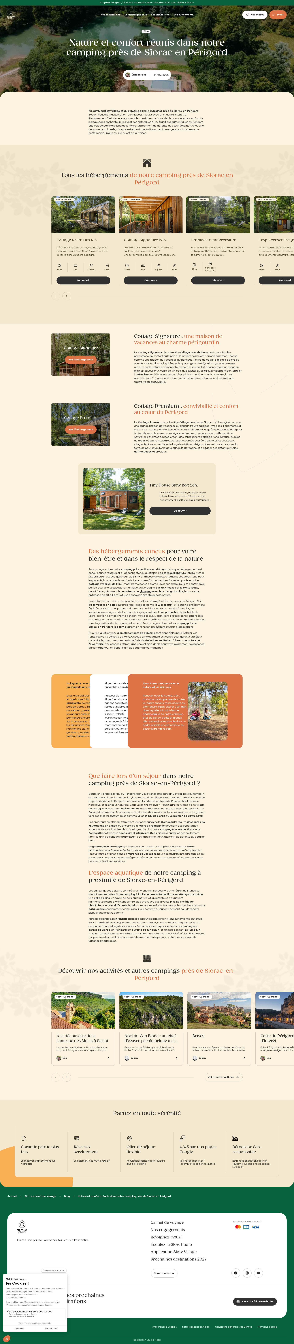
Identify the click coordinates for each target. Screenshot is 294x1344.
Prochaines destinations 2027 (179, 1259)
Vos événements (183, 15)
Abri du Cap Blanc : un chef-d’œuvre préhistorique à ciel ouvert (151, 1038)
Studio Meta (154, 1340)
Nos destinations (111, 15)
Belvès (198, 1036)
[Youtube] (258, 1273)
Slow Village (112, 111)
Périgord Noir (133, 794)
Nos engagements (168, 1230)
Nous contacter (164, 1273)
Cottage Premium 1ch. (77, 240)
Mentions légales (267, 1327)
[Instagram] (247, 1273)
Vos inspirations (160, 15)
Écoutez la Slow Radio (171, 1245)
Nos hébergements (135, 15)
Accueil (12, 1196)
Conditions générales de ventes (233, 1327)
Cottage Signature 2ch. (145, 240)
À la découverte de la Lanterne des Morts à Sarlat (82, 1038)
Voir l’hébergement (80, 359)
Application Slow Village (174, 1252)
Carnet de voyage (167, 1223)
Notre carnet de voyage (40, 1196)
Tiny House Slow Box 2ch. (173, 485)
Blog (67, 1196)
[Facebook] (235, 1273)
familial (178, 573)
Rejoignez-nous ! (167, 1237)
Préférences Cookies (165, 1327)
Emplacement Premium (213, 240)
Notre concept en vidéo (196, 1327)
